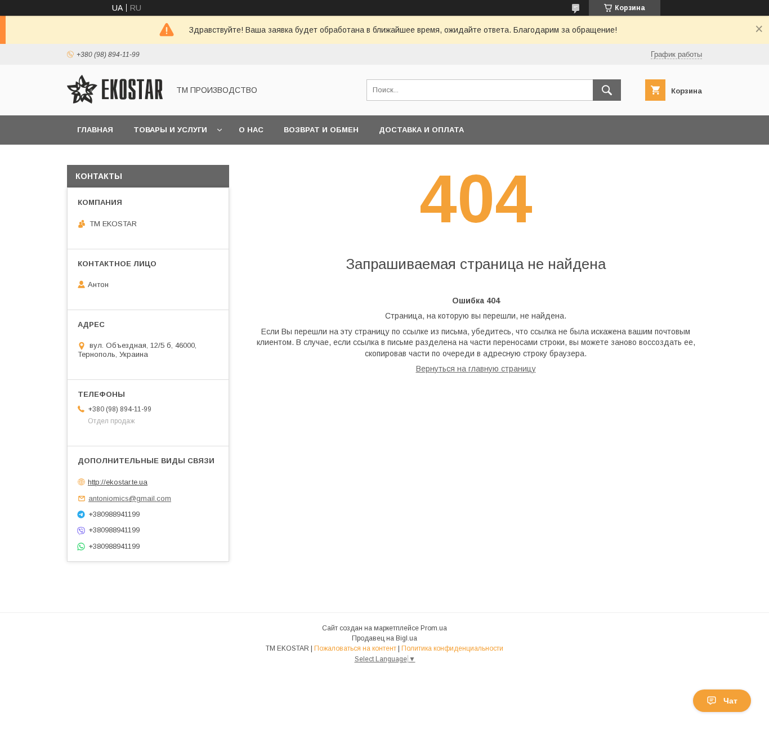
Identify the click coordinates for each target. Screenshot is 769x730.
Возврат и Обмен (321, 130)
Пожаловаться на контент (355, 648)
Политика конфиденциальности (452, 648)
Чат (730, 700)
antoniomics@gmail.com (129, 498)
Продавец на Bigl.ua (384, 638)
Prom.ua (434, 628)
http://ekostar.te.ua (117, 482)
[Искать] (607, 90)
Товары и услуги (170, 130)
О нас (251, 130)
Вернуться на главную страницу (476, 368)
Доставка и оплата (421, 130)
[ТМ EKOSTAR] (115, 100)
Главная (95, 130)
